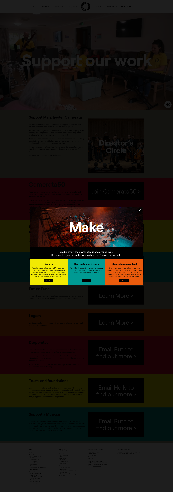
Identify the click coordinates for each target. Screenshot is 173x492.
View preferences (101, 247)
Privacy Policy (82, 251)
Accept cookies (71, 247)
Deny (86, 247)
